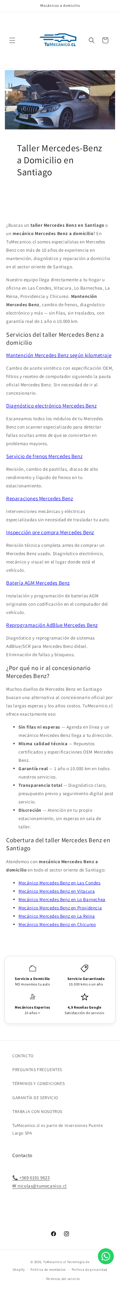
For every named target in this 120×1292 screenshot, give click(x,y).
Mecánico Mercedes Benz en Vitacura (56, 891)
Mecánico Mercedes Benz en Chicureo (57, 924)
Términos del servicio (63, 1279)
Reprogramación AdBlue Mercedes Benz (52, 625)
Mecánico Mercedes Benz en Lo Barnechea (62, 899)
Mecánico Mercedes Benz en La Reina (56, 916)
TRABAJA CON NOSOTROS (37, 1111)
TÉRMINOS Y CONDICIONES (38, 1083)
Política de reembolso (48, 1269)
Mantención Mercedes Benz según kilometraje (58, 355)
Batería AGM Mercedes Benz (38, 582)
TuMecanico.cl (54, 1262)
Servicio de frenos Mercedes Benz (44, 456)
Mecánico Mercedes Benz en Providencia (60, 908)
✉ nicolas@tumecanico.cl (39, 1186)
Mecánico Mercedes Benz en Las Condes (59, 883)
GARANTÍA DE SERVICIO (35, 1097)
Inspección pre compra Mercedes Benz (50, 532)
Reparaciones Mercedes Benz (39, 498)
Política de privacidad (89, 1269)
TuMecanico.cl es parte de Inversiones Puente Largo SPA (57, 1129)
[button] (12, 40)
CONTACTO (23, 1055)
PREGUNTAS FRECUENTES (37, 1069)
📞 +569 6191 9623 (31, 1177)
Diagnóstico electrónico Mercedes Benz (51, 405)
